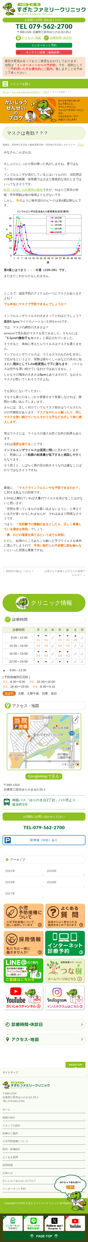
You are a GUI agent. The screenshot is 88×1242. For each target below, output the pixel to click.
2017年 (10, 893)
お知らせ (8, 1172)
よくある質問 (10, 1157)
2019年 (10, 882)
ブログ (80, 144)
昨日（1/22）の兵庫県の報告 (23, 190)
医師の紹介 (9, 1117)
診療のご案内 (10, 1133)
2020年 (52, 871)
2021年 (10, 871)
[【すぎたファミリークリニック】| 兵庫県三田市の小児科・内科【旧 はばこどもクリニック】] (44, 11)
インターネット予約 (14, 1188)
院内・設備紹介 (12, 1149)
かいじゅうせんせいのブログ (19, 1180)
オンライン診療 (44, 52)
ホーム (6, 1109)
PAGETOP (75, 1064)
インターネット (43, 45)
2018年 (52, 882)
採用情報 (8, 1165)
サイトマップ (10, 1072)
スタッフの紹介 (12, 1125)
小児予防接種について (15, 1141)
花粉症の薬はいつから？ (18, 571)
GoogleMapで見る (43, 776)
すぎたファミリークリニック (42, 1203)
